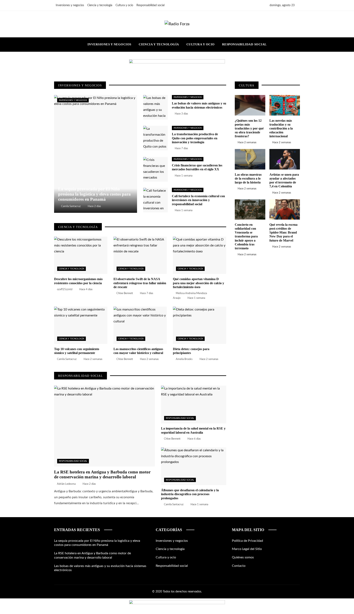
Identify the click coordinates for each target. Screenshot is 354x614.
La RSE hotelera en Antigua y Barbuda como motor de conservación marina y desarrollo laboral (102, 474)
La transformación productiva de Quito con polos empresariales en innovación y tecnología (195, 138)
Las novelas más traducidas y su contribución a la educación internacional (281, 128)
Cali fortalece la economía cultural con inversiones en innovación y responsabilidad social (198, 200)
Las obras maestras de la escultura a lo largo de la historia (248, 178)
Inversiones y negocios (73, 100)
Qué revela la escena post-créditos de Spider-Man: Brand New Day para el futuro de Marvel (283, 232)
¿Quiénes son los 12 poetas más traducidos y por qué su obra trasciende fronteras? (249, 128)
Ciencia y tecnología (71, 269)
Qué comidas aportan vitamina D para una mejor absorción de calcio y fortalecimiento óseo (198, 283)
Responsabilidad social (73, 461)
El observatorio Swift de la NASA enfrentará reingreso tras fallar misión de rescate (139, 283)
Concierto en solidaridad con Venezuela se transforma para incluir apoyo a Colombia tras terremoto (246, 236)
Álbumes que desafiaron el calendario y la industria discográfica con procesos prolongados (190, 494)
